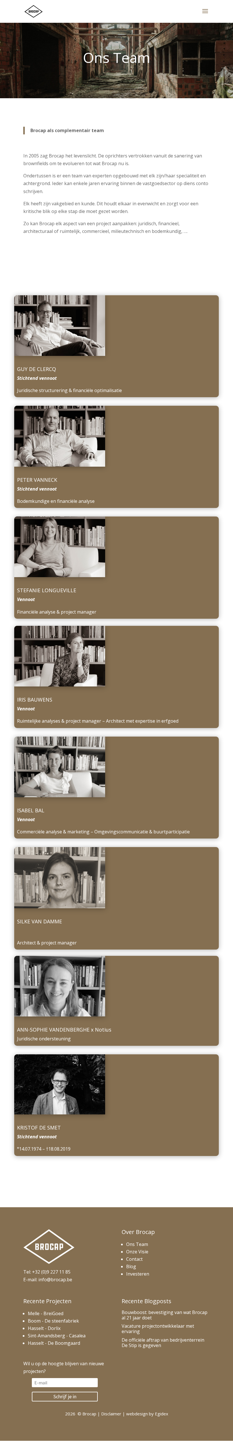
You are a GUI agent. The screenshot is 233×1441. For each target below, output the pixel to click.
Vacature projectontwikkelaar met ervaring (158, 1329)
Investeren (137, 1274)
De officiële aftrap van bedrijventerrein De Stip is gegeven (163, 1342)
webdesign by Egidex (147, 1414)
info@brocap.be (55, 1279)
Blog (131, 1266)
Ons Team (137, 1244)
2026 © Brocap (80, 1414)
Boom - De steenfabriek (53, 1321)
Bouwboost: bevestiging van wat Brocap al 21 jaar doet (164, 1315)
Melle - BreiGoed (45, 1313)
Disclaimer (111, 1414)
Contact (134, 1259)
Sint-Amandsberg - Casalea (57, 1336)
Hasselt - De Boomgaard (54, 1343)
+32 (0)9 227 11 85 (51, 1272)
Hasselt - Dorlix (44, 1328)
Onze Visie (137, 1252)
